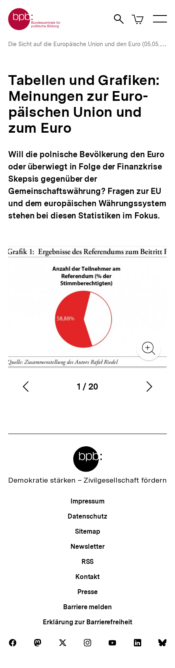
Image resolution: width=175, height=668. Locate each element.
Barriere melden (87, 607)
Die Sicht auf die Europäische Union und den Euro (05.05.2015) (91, 44)
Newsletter (87, 546)
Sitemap (87, 531)
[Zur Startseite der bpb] (34, 27)
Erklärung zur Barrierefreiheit (87, 622)
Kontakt (87, 577)
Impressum (87, 501)
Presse (87, 592)
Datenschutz (87, 516)
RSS (87, 562)
